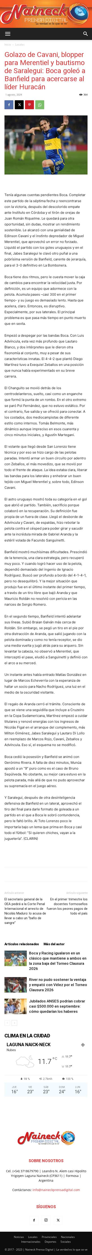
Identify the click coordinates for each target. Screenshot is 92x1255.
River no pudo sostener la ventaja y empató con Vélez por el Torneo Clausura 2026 (58, 984)
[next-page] (14, 1023)
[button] (7, 34)
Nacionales (68, 1237)
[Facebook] (8, 104)
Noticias (19, 1237)
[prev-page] (7, 1023)
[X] (19, 104)
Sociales (66, 1242)
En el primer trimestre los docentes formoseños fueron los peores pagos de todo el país (67, 906)
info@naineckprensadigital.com (56, 1190)
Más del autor (54, 944)
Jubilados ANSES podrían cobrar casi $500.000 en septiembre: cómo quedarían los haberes (57, 1006)
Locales (20, 44)
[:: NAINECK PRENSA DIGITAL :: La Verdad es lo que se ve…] (46, 14)
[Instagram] (46, 1220)
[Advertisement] (46, 853)
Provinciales (49, 1237)
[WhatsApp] (39, 104)
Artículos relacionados (21, 944)
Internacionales (30, 1242)
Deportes (50, 1242)
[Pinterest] (29, 104)
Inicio (7, 44)
